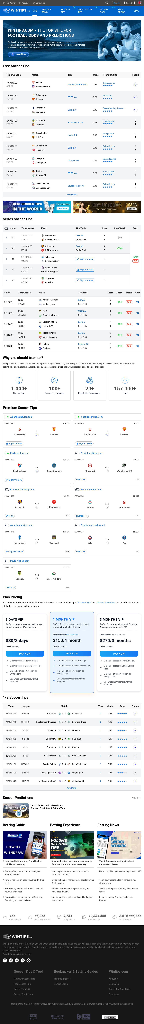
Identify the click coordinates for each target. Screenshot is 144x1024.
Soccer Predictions (18, 798)
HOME (34, 11)
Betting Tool (107, 9)
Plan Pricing (121, 10)
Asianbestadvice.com (21, 417)
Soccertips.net (109, 159)
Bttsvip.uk (107, 96)
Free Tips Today (46, 10)
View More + (72, 195)
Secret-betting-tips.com (113, 108)
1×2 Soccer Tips (15, 697)
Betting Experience (65, 825)
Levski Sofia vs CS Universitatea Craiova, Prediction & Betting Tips (48, 806)
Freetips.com (108, 121)
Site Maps (114, 994)
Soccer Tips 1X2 (22, 989)
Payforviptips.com (19, 453)
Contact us (114, 984)
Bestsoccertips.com (91, 489)
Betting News (108, 825)
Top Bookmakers (62, 978)
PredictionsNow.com (91, 453)
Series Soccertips (106, 602)
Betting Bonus (61, 984)
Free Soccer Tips (16, 66)
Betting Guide (14, 825)
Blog (136, 11)
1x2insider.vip (109, 83)
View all (135, 798)
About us (113, 978)
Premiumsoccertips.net (22, 489)
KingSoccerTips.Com (92, 417)
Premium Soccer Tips (20, 408)
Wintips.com (108, 134)
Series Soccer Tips (85, 10)
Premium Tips (65, 10)
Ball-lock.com (109, 146)
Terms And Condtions (119, 989)
